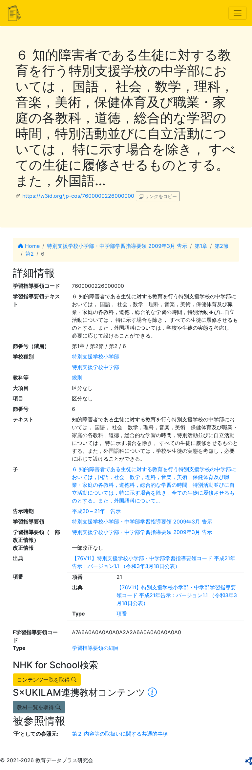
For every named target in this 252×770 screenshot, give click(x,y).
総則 (77, 377)
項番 (121, 613)
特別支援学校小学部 (95, 356)
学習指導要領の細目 (95, 648)
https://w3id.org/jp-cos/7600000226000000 (78, 195)
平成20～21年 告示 (96, 511)
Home (31, 246)
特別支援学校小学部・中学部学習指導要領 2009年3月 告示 (117, 246)
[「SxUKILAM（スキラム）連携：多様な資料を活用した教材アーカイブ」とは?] (152, 692)
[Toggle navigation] (237, 13)
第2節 (221, 246)
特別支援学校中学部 (95, 367)
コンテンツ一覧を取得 (44, 679)
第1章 (201, 246)
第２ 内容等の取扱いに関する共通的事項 (120, 733)
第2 (29, 253)
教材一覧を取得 (36, 707)
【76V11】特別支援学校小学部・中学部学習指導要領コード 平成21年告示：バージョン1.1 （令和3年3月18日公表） (176, 595)
